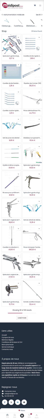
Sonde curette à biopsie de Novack (32, 302)
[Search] (15, 415)
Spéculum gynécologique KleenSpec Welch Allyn (32, 165)
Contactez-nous (7, 349)
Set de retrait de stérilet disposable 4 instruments (32, 220)
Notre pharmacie (7, 344)
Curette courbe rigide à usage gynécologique (12, 110)
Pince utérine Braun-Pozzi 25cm (32, 110)
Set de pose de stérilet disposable (12, 138)
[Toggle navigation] (40, 5)
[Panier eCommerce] (34, 5)
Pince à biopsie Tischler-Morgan (32, 247)
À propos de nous (8, 337)
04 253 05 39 (9, 396)
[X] (11, 402)
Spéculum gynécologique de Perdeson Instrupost (32, 192)
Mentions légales (7, 340)
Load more (22, 318)
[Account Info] (37, 415)
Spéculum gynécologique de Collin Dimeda (32, 274)
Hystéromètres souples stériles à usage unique (12, 165)
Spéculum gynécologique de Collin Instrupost (12, 302)
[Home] (7, 415)
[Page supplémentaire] (24, 402)
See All (38, 15)
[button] (18, 37)
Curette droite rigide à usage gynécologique (32, 56)
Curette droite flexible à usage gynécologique (12, 83)
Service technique (8, 347)
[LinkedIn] (17, 402)
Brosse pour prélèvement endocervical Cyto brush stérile (12, 192)
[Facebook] (4, 402)
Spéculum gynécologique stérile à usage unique (12, 56)
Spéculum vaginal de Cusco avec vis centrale (12, 274)
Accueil (4, 335)
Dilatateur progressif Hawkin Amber (32, 138)
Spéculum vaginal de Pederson (12, 220)
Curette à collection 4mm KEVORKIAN (12, 247)
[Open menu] (22, 415)
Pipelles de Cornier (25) (32, 83)
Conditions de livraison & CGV (12, 342)
